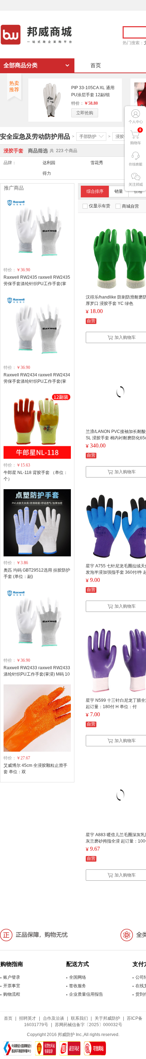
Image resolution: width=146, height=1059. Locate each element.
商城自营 (130, 206)
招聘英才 (27, 1018)
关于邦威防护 (107, 1018)
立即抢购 (84, 112)
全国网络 (77, 977)
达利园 (49, 162)
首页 (95, 65)
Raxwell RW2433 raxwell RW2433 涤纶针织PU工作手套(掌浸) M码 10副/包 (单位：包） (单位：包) (37, 674)
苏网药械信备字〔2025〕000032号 (88, 1024)
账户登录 (11, 977)
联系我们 (79, 1018)
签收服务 (77, 985)
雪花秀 (96, 162)
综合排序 (94, 191)
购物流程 (11, 994)
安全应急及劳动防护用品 (35, 136)
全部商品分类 (21, 65)
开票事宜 (11, 985)
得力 (47, 173)
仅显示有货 (99, 205)
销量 (118, 191)
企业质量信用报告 (86, 994)
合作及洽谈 (53, 1018)
